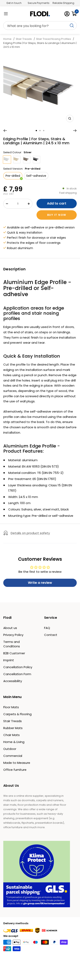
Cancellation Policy (17, 667)
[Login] (67, 14)
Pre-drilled (13, 176)
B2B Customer (14, 653)
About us (10, 628)
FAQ (47, 628)
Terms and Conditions (11, 644)
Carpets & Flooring (17, 714)
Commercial (12, 756)
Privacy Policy (13, 635)
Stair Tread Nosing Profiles (53, 39)
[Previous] (5, 130)
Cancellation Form (17, 674)
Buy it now (56, 215)
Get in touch (14, 3)
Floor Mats (11, 707)
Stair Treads (24, 39)
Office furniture (14, 769)
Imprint (8, 660)
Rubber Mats (13, 728)
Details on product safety (30, 533)
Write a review (40, 582)
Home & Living (13, 742)
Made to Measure (16, 763)
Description (14, 269)
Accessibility (12, 681)
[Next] (75, 130)
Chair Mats (11, 735)
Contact (50, 635)
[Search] (40, 25)
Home (7, 39)
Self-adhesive (36, 176)
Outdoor (9, 749)
